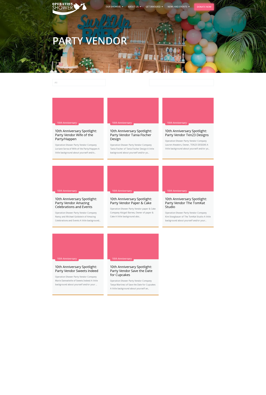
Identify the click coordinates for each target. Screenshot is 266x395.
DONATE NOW (204, 7)
